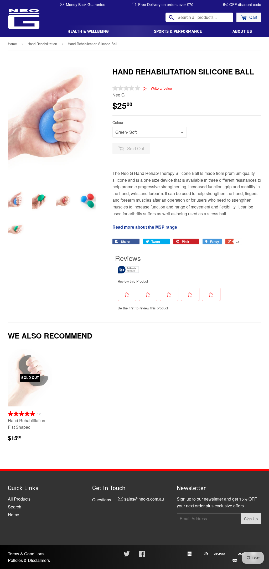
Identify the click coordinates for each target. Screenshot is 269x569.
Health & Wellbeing (88, 31)
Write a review (161, 88)
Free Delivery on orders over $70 (165, 4)
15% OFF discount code (241, 4)
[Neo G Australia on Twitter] (126, 555)
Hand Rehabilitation (42, 43)
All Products (19, 499)
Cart (252, 17)
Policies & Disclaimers (29, 560)
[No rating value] (127, 88)
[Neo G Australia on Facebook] (142, 555)
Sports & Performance (178, 31)
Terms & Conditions (26, 554)
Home (12, 43)
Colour (117, 122)
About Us (242, 31)
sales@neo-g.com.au (143, 499)
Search (14, 507)
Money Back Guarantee (85, 4)
